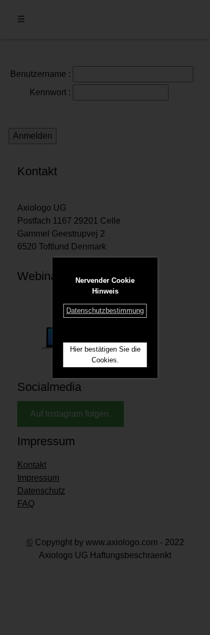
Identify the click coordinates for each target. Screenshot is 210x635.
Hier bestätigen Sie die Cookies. (105, 354)
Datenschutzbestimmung (105, 310)
